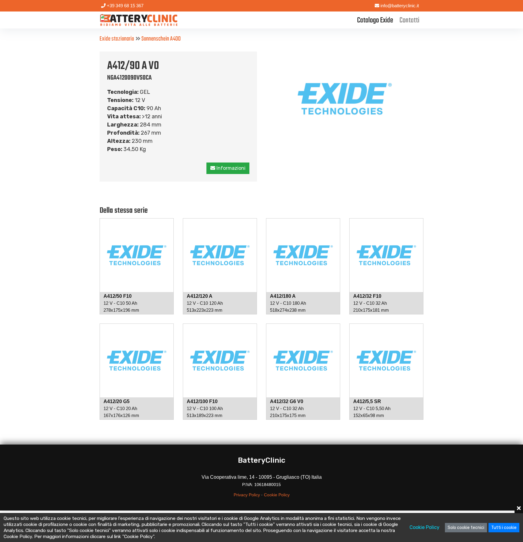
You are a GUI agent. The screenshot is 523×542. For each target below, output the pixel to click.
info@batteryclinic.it (399, 5)
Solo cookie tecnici (466, 527)
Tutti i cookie (504, 527)
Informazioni (230, 168)
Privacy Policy (247, 494)
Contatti (409, 20)
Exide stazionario (117, 39)
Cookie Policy (277, 494)
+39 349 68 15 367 (124, 5)
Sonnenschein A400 (161, 39)
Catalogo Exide (375, 20)
